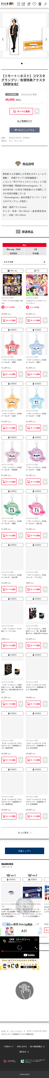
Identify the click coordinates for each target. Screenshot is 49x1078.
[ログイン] (18, 4)
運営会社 (22, 1051)
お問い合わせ (22, 1046)
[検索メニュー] (45, 4)
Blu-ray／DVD (13, 249)
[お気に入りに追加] (37, 111)
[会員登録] (23, 4)
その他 (35, 253)
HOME (3, 1031)
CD (35, 249)
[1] (22, 63)
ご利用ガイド (8, 1046)
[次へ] (45, 39)
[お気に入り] (34, 3)
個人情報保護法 (36, 1046)
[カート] (39, 4)
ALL (24, 245)
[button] (25, 130)
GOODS (13, 253)
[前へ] (3, 39)
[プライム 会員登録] (29, 4)
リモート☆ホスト (16, 1031)
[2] (25, 63)
